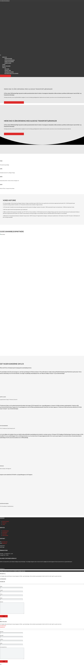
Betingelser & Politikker (11, 73)
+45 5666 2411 (4, 541)
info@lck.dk (4, 543)
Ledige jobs (8, 70)
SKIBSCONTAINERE (9, 61)
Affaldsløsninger (5, 530)
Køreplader (4, 533)
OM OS (4, 67)
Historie (7, 68)
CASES (3, 64)
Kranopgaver (8, 58)
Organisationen (9, 71)
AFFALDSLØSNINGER (10, 60)
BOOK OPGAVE (5, 521)
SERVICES (4, 57)
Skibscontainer (5, 535)
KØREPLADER (8, 63)
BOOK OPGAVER (6, 66)
